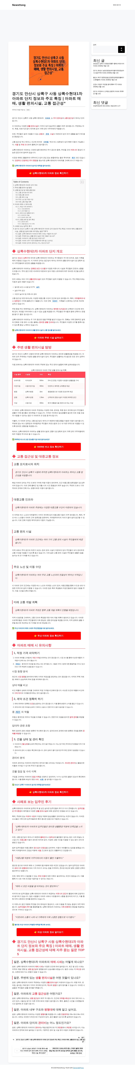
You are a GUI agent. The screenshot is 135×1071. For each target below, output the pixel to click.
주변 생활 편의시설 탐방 (23, 187)
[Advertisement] (67, 25)
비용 (41, 779)
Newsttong (18, 4)
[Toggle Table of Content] (81, 182)
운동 (47, 134)
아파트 (47, 118)
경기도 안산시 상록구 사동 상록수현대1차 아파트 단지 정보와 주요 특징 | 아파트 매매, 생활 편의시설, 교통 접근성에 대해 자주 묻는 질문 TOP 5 (48, 230)
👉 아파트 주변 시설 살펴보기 (49, 337)
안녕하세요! (97, 106)
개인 (18, 712)
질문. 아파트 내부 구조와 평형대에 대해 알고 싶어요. (35, 240)
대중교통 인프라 (23, 195)
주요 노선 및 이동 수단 (25, 199)
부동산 (18, 664)
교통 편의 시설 (23, 197)
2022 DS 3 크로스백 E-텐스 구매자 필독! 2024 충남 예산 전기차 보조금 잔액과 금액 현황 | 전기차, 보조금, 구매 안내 (66, 1050)
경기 (82, 1037)
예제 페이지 (117, 5)
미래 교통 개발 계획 (24, 202)
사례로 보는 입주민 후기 (23, 226)
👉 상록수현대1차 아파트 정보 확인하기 (49, 173)
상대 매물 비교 (25, 211)
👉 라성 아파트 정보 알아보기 (49, 932)
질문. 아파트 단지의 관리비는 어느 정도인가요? (34, 243)
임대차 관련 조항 (26, 217)
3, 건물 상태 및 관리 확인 (26, 219)
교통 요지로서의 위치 (25, 192)
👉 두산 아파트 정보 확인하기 (49, 636)
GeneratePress (78, 1068)
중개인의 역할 (25, 215)
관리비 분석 (24, 221)
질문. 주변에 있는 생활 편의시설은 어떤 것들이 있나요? (36, 236)
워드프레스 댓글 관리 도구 (111, 106)
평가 (73, 158)
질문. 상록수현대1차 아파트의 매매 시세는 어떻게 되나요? (37, 234)
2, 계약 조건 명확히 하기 (26, 213)
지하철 (46, 142)
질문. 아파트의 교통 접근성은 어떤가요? (31, 238)
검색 (94, 45)
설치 (37, 287)
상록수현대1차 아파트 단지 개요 (26, 185)
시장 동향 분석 (25, 209)
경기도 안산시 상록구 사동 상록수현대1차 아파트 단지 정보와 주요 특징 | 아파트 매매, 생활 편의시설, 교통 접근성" (50, 1040)
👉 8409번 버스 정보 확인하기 (48, 447)
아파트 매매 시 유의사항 (23, 204)
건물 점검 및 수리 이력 (27, 224)
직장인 (54, 301)
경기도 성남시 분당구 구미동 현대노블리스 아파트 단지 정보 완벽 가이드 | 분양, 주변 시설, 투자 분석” (34, 1051)
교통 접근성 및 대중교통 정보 (25, 190)
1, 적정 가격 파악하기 (25, 206)
